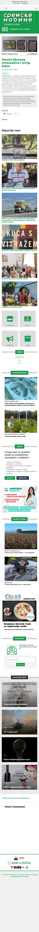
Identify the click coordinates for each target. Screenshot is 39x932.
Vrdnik (15, 434)
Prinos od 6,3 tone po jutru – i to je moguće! (19, 552)
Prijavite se (20, 664)
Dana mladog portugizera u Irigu (17, 787)
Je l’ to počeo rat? (11, 732)
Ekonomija (12, 401)
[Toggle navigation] (6, 8)
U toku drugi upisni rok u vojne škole (18, 584)
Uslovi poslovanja (16, 876)
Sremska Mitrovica (19, 700)
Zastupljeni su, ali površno (14, 464)
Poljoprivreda (21, 434)
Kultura (10, 54)
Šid (19, 551)
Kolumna (11, 727)
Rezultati (23, 478)
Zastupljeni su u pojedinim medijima (17, 469)
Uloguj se (25, 3)
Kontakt (25, 876)
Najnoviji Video (19, 519)
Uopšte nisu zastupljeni (13, 462)
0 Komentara (33, 54)
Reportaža (7, 434)
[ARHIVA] (28, 338)
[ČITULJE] (28, 319)
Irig (12, 434)
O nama (34, 874)
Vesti (16, 54)
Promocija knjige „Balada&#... (16, 704)
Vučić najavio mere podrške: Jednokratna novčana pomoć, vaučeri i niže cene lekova (20, 404)
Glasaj (10, 478)
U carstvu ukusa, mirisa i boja (15, 436)
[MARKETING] (10, 338)
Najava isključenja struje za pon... (17, 759)
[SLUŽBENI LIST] (10, 319)
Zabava (10, 782)
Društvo (4, 54)
